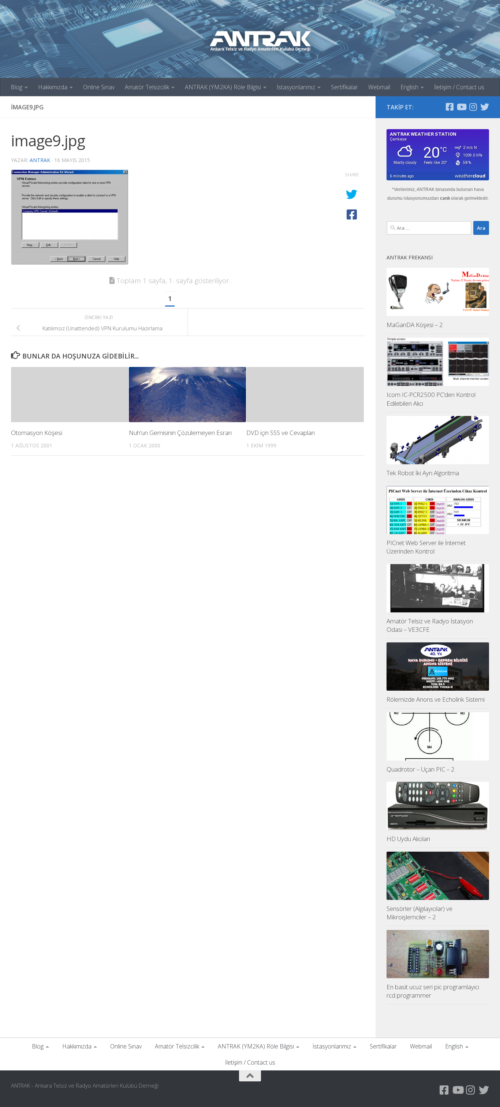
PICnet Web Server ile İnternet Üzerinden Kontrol (426, 547)
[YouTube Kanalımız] (461, 106)
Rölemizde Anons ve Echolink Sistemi (436, 699)
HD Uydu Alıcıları (408, 838)
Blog (16, 87)
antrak (40, 160)
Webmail (379, 87)
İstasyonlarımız (296, 87)
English (409, 87)
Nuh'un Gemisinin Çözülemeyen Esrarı (180, 432)
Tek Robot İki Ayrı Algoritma (423, 473)
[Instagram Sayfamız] (473, 106)
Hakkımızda (52, 87)
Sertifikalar (344, 87)
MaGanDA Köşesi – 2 (415, 324)
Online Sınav (99, 87)
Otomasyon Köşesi (36, 432)
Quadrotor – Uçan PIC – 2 (421, 769)
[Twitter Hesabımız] (484, 106)
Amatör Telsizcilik (147, 87)
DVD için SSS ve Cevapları (280, 432)
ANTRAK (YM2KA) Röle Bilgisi (223, 87)
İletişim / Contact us (459, 87)
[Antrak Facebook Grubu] (449, 106)
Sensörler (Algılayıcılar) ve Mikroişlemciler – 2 (419, 913)
